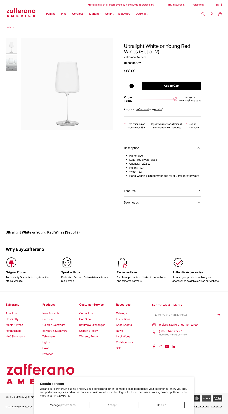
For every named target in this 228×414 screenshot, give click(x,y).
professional (142, 109)
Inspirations (123, 336)
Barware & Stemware (55, 330)
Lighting (94, 14)
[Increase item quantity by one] (138, 86)
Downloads (131, 202)
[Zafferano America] (24, 14)
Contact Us (86, 313)
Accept (112, 405)
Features (130, 191)
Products (48, 304)
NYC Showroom (176, 5)
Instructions (123, 319)
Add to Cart (171, 86)
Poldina (50, 14)
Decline (161, 405)
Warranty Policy (88, 336)
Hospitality (12, 319)
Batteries (47, 354)
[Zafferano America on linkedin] (173, 346)
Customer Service (91, 304)
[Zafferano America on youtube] (167, 346)
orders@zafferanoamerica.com (179, 325)
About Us (11, 313)
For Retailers (13, 330)
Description (131, 148)
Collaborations (125, 342)
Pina (63, 14)
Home (8, 27)
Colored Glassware (53, 325)
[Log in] (211, 14)
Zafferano (12, 304)
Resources (123, 304)
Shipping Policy (88, 330)
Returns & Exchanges (92, 325)
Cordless (78, 14)
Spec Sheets (124, 325)
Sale (118, 348)
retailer (158, 109)
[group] (86, 270)
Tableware (124, 14)
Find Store (85, 319)
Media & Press (14, 325)
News (119, 330)
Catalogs (121, 313)
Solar (108, 14)
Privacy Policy (62, 395)
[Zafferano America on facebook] (154, 346)
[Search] (203, 14)
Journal (141, 14)
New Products (50, 313)
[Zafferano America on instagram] (160, 346)
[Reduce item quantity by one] (125, 86)
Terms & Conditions (199, 406)
